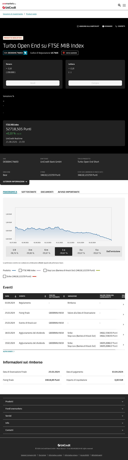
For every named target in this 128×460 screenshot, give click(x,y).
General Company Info (28, 455)
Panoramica (10, 191)
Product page (31, 14)
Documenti (47, 191)
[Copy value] (25, 53)
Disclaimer (42, 455)
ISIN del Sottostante (54, 296)
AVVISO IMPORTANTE (69, 191)
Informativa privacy (71, 455)
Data (7, 296)
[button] (14, 251)
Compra (95, 83)
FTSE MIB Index (12, 124)
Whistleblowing (97, 455)
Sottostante (29, 191)
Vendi (32, 83)
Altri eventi (8, 351)
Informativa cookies (55, 455)
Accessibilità (84, 455)
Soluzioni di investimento (13, 14)
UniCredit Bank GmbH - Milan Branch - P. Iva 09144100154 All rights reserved (67, 448)
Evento (22, 296)
